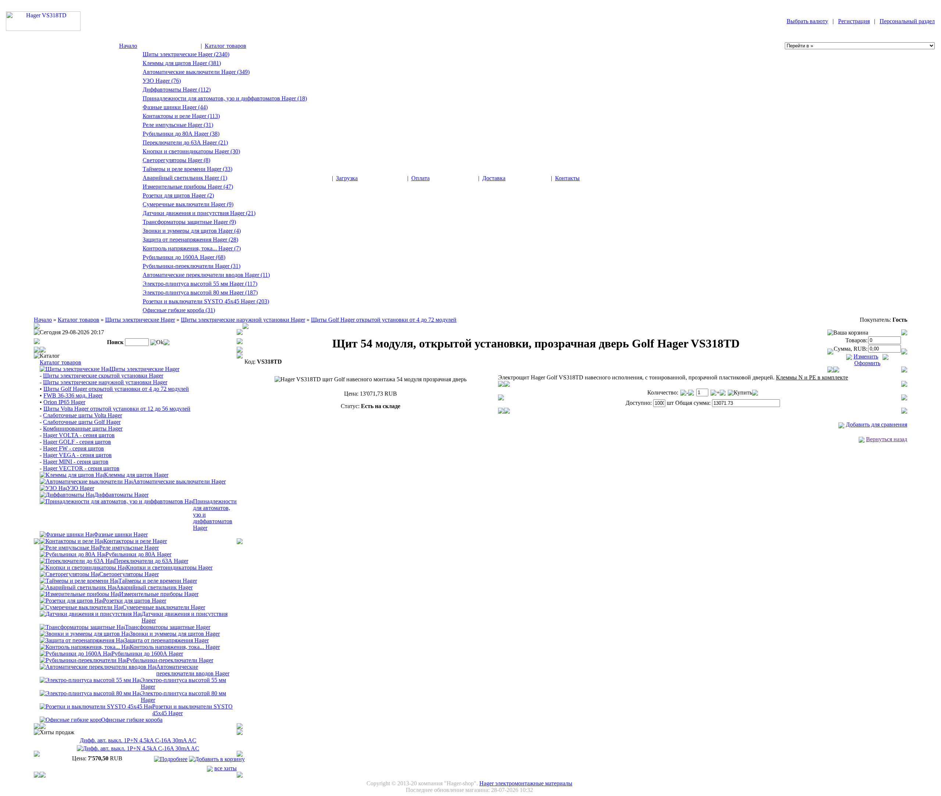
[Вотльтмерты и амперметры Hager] (79, 593)
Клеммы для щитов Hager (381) (182, 63)
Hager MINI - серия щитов (75, 461)
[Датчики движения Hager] (91, 613)
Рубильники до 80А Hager (138, 554)
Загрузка (347, 178)
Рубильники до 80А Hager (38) (181, 134)
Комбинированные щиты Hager (82, 428)
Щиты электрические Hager (140, 320)
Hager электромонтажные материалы (525, 783)
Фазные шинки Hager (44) (175, 107)
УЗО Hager (80, 488)
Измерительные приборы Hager (158, 594)
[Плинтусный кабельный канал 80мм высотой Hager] (90, 693)
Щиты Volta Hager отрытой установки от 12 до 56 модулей (116, 409)
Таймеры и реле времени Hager (157, 581)
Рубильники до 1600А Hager (147, 653)
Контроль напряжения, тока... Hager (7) (192, 248)
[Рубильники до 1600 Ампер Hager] (75, 653)
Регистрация (854, 21)
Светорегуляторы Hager (129, 574)
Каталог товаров (225, 46)
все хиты (225, 768)
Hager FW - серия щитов (73, 448)
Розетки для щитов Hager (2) (178, 195)
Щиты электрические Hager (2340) (186, 54)
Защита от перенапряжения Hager (166, 640)
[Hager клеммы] (72, 474)
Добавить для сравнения (876, 424)
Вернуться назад (886, 439)
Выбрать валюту (807, 21)
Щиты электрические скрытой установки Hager (103, 375)
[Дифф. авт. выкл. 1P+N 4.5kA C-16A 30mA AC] (138, 748)
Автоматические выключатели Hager (179, 481)
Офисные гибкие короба (131, 720)
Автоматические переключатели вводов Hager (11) (206, 275)
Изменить (866, 356)
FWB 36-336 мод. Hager (73, 395)
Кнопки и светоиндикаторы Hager (169, 567)
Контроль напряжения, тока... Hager (175, 647)
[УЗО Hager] (53, 488)
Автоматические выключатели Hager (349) (196, 72)
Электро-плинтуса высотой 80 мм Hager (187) (200, 292)
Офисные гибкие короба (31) (179, 310)
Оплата (420, 178)
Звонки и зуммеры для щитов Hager (175, 634)
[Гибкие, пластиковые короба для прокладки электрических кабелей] (70, 719)
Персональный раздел (907, 21)
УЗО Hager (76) (162, 81)
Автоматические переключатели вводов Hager (192, 670)
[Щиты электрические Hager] (75, 368)
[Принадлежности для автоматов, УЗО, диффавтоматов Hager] (116, 501)
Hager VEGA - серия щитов (77, 455)
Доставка (493, 178)
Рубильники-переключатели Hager (169, 660)
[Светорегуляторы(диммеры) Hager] (69, 574)
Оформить (867, 363)
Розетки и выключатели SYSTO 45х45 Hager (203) (206, 301)
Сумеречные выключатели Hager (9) (188, 204)
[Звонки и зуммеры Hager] (85, 633)
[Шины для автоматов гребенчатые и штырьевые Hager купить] (67, 534)
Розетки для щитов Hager (134, 600)
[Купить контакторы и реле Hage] (71, 541)
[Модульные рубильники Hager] (72, 554)
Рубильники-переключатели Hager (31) (191, 266)
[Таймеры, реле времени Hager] (79, 580)
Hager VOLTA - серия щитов (79, 435)
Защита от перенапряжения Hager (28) (190, 239)
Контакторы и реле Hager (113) (181, 116)
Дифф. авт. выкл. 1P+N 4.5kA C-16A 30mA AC (138, 740)
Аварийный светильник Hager (154, 587)
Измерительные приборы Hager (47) (188, 186)
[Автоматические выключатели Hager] (86, 481)
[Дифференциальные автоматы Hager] (67, 494)
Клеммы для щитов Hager (136, 475)
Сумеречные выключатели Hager (163, 607)
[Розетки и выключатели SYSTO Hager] (96, 706)
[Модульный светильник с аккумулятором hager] (78, 587)
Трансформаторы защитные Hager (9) (189, 222)
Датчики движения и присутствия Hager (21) (199, 213)
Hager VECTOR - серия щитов (81, 468)
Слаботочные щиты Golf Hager (82, 422)
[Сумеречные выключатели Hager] (81, 607)
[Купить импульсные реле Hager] (69, 547)
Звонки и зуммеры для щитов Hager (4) (192, 231)
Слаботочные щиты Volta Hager (82, 415)
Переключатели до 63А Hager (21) (185, 142)
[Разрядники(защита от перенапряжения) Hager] (82, 640)
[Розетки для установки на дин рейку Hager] (71, 600)
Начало (128, 46)
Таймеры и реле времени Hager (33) (187, 169)
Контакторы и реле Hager (135, 541)
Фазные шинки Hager (121, 534)
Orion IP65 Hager (64, 402)
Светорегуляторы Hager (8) (176, 160)
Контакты (567, 178)
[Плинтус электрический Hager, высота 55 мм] (90, 680)
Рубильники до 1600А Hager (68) (184, 257)
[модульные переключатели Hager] (77, 560)
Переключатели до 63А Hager (151, 561)
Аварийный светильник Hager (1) (185, 178)
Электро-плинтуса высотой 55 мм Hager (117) (200, 284)
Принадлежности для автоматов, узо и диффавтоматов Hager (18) (225, 98)
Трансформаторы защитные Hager (167, 627)
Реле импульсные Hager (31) (178, 125)
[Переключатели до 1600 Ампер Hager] (83, 660)
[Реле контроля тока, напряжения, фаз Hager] (85, 646)
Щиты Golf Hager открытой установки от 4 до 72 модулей (384, 320)
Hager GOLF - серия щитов (77, 442)
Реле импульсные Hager (129, 548)
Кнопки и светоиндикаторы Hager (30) (191, 151)
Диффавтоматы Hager (121, 495)
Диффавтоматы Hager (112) (177, 89)
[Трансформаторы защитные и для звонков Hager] (82, 627)
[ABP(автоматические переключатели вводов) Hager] (98, 666)
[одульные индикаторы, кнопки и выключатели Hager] (83, 567)
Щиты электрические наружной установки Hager (243, 320)
